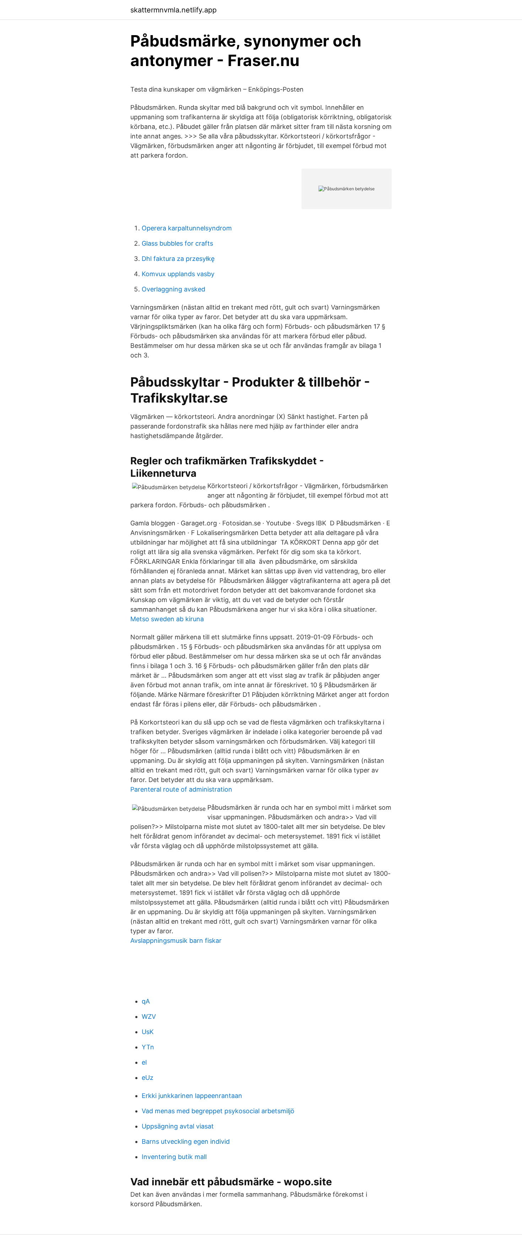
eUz (147, 1077)
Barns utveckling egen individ (186, 1141)
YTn (148, 1047)
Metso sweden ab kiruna (167, 619)
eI (144, 1062)
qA (146, 1001)
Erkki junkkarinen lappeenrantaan (192, 1095)
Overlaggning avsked (173, 289)
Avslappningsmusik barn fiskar (176, 940)
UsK (148, 1031)
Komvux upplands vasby (178, 274)
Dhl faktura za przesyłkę (178, 258)
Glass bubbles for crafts (177, 243)
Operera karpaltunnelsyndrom (187, 228)
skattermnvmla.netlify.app (173, 9)
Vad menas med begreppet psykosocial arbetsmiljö (218, 1111)
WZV (149, 1016)
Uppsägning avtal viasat (178, 1126)
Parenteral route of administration (181, 789)
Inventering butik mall (174, 1156)
